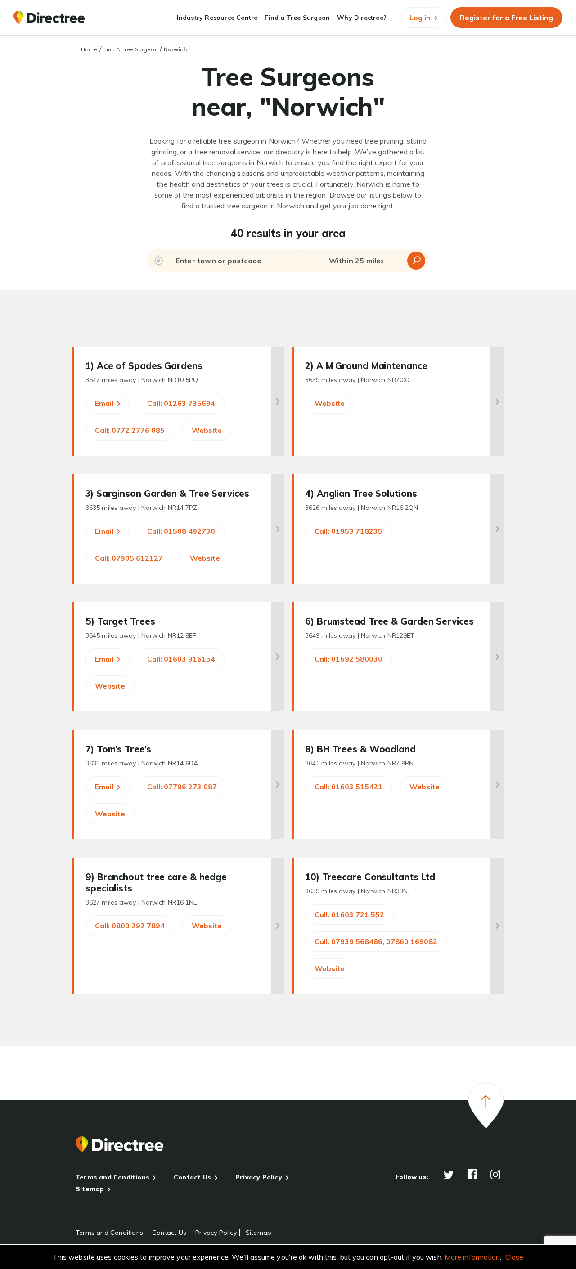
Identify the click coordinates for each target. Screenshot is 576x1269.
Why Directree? (362, 18)
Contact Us (192, 1177)
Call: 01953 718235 (348, 531)
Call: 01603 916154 (181, 658)
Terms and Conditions (112, 1177)
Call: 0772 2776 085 (130, 430)
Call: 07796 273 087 (182, 786)
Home (89, 49)
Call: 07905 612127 (129, 558)
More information (472, 1256)
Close (514, 1256)
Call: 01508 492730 (181, 531)
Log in (421, 17)
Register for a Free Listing (506, 17)
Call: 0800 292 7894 (130, 925)
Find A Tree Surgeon (131, 49)
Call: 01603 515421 (348, 786)
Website (207, 430)
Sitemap (90, 1189)
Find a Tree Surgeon (297, 18)
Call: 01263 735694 (181, 403)
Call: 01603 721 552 (349, 914)
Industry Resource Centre (217, 18)
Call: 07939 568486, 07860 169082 (376, 941)
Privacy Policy (258, 1177)
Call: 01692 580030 (348, 658)
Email (105, 403)
